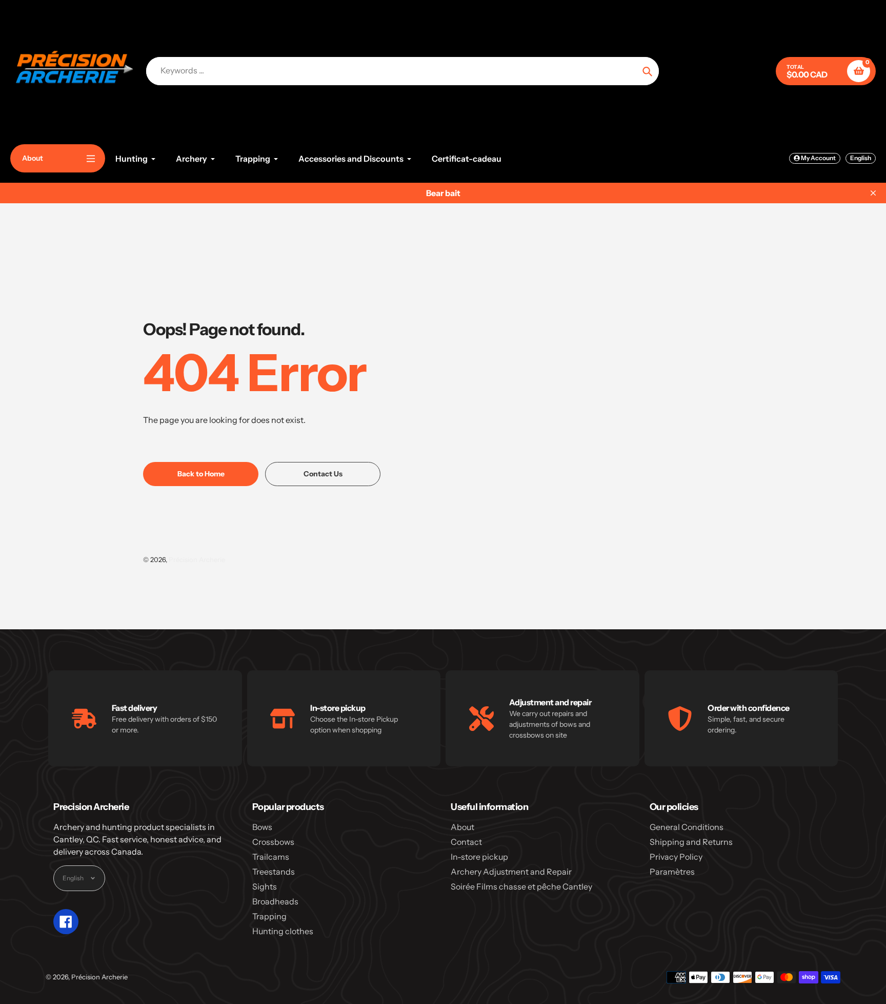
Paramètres (672, 871)
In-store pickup (479, 857)
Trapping (269, 916)
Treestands (273, 871)
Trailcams (270, 857)
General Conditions (686, 827)
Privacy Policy (676, 857)
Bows (262, 827)
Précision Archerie (197, 559)
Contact (466, 842)
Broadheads (275, 901)
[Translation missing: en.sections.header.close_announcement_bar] (873, 193)
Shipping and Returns (691, 842)
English (860, 158)
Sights (264, 886)
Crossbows (273, 842)
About (462, 827)
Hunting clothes (282, 931)
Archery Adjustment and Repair (511, 871)
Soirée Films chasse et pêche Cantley (521, 886)
